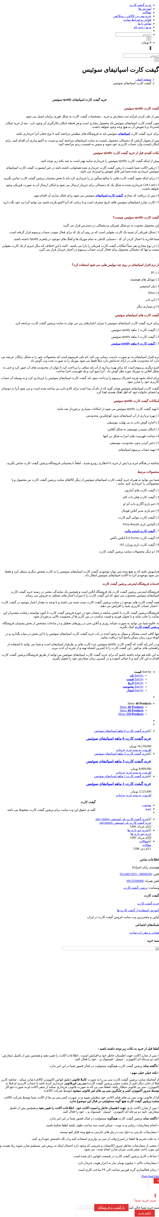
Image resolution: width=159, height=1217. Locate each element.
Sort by (136, 675)
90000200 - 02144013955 (136, 874)
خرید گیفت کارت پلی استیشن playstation (125, 822)
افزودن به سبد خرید (138, 750)
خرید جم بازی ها (140, 833)
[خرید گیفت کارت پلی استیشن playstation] (123, 819)
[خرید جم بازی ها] (139, 830)
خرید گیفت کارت (148, 903)
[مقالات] (145, 841)
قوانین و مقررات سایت (144, 932)
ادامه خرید (144, 1213)
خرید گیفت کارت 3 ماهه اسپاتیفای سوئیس (118, 761)
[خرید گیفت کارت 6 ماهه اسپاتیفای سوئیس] (75, 731)
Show (131, 707)
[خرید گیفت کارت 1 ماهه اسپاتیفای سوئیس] (75, 776)
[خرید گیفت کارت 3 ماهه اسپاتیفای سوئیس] (75, 753)
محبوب (146, 805)
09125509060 (135, 881)
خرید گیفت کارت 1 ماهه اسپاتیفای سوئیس (118, 784)
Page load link (150, 1176)
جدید (148, 808)
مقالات (146, 845)
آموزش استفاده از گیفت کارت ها (138, 910)
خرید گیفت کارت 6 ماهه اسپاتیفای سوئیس (118, 738)
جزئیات (120, 750)
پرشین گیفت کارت (136, 887)
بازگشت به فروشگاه (111, 1207)
